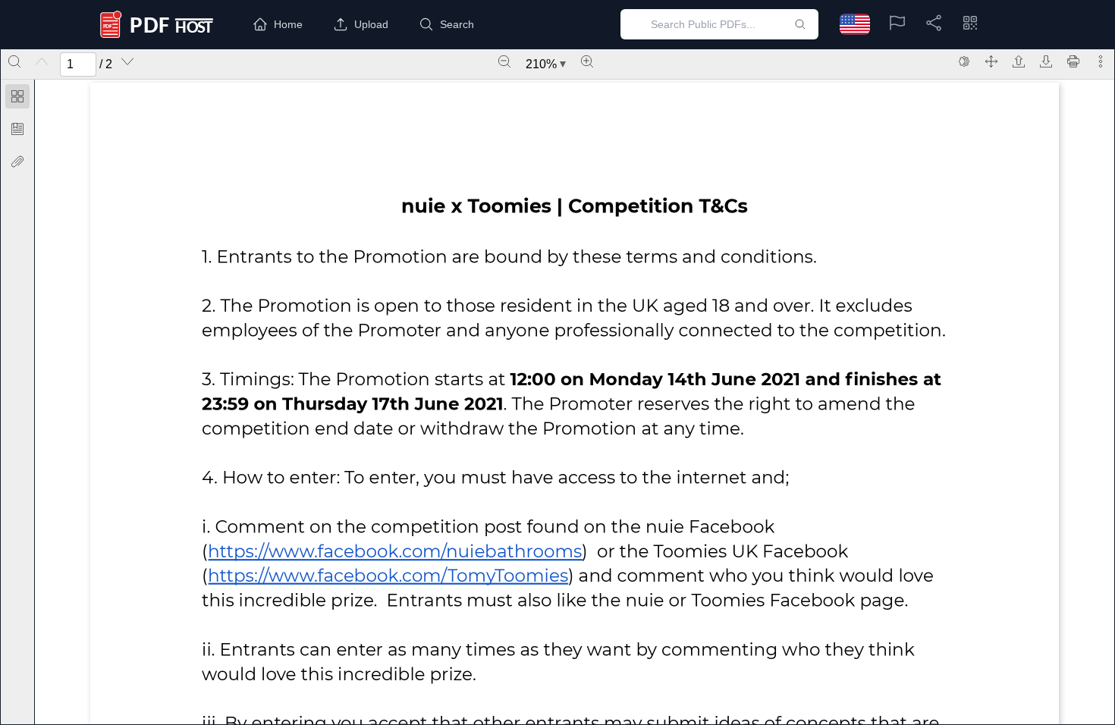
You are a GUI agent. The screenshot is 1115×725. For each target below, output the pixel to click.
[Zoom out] (504, 61)
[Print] (1073, 61)
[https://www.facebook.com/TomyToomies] (388, 575)
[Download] (1046, 61)
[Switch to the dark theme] (964, 61)
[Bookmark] (17, 129)
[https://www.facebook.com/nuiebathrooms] (395, 550)
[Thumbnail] (17, 96)
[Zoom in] (587, 61)
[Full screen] (991, 61)
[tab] (17, 99)
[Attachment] (17, 161)
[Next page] (127, 61)
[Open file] (1019, 61)
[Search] (14, 61)
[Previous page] (42, 61)
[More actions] (1100, 61)
